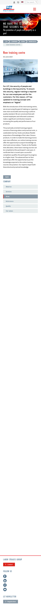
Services (8, 192)
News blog (32, 41)
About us (8, 187)
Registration (11, 602)
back (7, 177)
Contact (10, 564)
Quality (8, 206)
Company (14, 41)
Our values (9, 211)
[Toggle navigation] (34, 9)
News (23, 41)
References (9, 201)
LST (6, 41)
